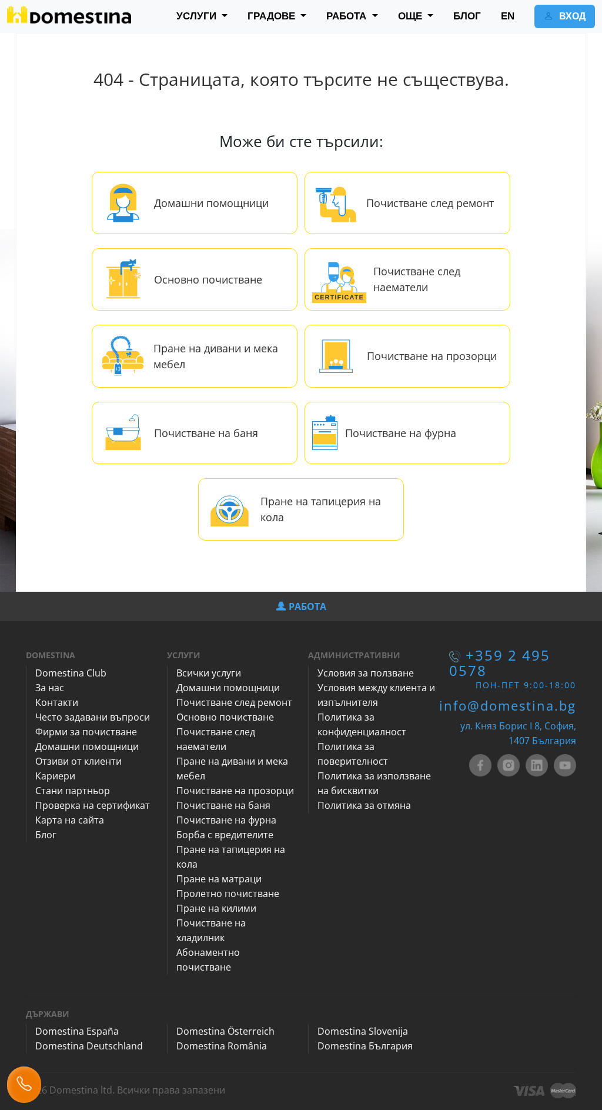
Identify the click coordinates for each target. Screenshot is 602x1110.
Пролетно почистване (227, 893)
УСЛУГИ (197, 16)
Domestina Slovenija (362, 1031)
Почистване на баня (206, 433)
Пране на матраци (219, 878)
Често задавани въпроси (92, 717)
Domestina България (365, 1045)
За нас (49, 687)
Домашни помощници (211, 203)
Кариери (55, 775)
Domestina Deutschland (89, 1045)
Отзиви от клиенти (78, 761)
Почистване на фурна (400, 433)
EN (507, 16)
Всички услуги (208, 672)
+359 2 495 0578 (499, 662)
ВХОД (571, 16)
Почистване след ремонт (430, 203)
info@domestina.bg (507, 705)
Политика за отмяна (364, 805)
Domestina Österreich (225, 1031)
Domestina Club (70, 672)
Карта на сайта (69, 820)
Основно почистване (208, 279)
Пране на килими (216, 908)
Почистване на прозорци (432, 356)
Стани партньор (72, 790)
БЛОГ (467, 16)
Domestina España (77, 1031)
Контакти (56, 702)
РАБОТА (347, 16)
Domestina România (221, 1045)
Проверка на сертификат (92, 805)
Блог (45, 834)
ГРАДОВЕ (273, 16)
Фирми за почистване (86, 731)
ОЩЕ (411, 16)
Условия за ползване (365, 672)
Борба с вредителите (224, 834)
